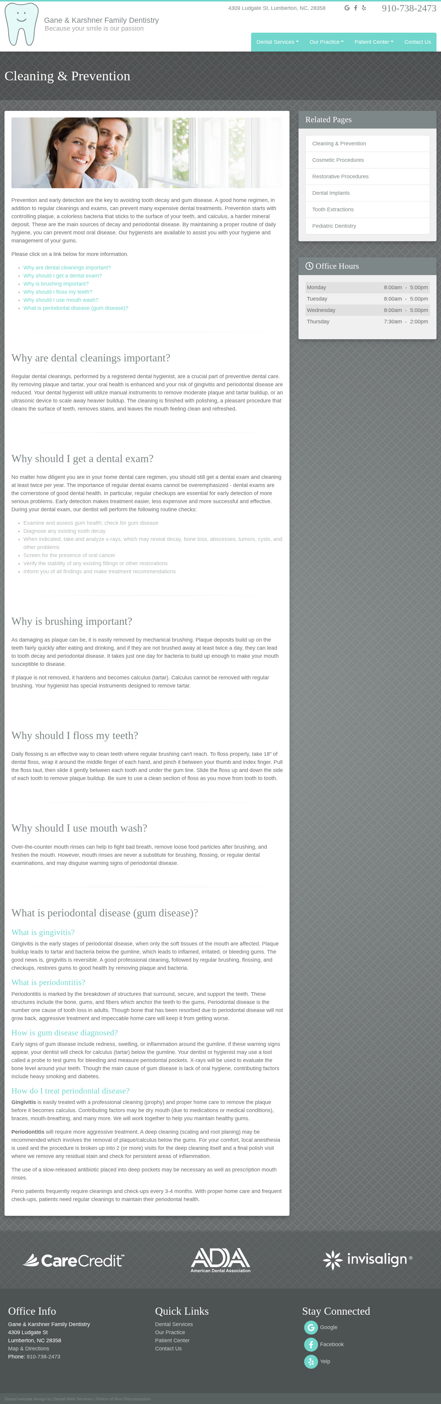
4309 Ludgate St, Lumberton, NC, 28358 (277, 8)
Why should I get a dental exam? (62, 276)
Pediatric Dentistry (334, 226)
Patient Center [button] (372, 42)
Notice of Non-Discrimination (123, 1399)
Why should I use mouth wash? (60, 300)
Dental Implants (331, 193)
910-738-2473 (409, 8)
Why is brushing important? (56, 284)
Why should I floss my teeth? (57, 292)
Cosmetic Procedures (338, 160)
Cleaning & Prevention (339, 144)
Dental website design (25, 1399)
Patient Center (172, 1340)
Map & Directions (28, 1349)
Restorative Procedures (340, 177)
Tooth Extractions (333, 209)
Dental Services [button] (275, 42)
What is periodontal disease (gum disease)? (75, 308)
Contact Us (417, 42)
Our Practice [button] (325, 42)
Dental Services (174, 1324)
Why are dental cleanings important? (67, 268)
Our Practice (170, 1332)
